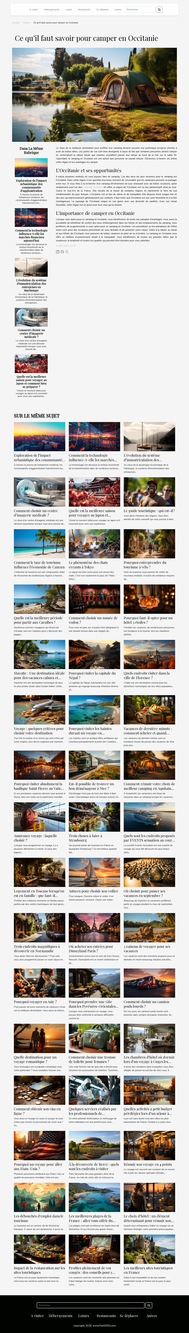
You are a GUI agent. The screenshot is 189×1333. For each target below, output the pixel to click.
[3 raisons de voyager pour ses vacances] (149, 927)
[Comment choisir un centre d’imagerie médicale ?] (31, 317)
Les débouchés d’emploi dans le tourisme (38, 1218)
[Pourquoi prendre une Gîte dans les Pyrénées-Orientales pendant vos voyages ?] (94, 983)
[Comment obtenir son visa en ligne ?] (39, 1090)
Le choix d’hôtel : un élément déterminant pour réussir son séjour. (147, 1220)
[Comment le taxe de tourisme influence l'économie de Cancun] (39, 543)
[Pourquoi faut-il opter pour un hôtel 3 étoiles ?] (149, 599)
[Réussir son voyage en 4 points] (149, 1145)
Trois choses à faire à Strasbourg (85, 837)
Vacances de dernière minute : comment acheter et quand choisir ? (148, 733)
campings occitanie (92, 187)
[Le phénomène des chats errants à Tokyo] (94, 543)
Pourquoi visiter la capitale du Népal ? (92, 675)
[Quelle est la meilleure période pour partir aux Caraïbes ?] (39, 599)
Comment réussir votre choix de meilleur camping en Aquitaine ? (149, 788)
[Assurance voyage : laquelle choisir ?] (39, 816)
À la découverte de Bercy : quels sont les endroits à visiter (94, 1166)
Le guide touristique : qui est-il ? (149, 510)
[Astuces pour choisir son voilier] (94, 872)
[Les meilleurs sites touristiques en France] (149, 1249)
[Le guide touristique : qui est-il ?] (149, 491)
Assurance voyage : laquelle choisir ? (35, 837)
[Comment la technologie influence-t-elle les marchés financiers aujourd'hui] (31, 217)
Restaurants (84, 9)
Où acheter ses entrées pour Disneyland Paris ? (91, 948)
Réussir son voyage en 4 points (148, 1164)
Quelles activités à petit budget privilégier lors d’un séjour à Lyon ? (148, 1113)
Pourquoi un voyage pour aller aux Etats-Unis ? (38, 1166)
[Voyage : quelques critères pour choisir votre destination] (39, 709)
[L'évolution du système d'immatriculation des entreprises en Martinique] (31, 267)
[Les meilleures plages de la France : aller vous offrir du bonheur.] (94, 1197)
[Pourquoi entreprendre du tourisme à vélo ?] (149, 543)
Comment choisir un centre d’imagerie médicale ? (31, 333)
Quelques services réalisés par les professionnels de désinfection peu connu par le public (92, 1115)
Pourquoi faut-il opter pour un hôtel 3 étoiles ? (148, 620)
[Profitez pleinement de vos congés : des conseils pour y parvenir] (94, 1249)
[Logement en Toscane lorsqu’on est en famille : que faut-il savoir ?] (39, 872)
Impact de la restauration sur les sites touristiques (39, 1270)
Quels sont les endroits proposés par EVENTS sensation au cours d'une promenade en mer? (149, 840)
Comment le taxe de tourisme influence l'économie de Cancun (39, 564)
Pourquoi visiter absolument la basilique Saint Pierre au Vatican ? (39, 788)
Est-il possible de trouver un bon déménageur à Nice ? (91, 786)
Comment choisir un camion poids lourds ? (146, 1003)
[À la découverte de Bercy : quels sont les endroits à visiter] (94, 1145)
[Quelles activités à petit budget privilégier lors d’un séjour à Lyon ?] (149, 1090)
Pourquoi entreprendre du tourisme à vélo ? (145, 564)
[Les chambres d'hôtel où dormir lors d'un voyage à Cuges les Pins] (149, 1038)
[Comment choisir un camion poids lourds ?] (149, 983)
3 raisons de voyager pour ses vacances (147, 948)
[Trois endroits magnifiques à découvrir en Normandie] (39, 927)
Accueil (15, 22)
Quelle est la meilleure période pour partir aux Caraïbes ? (38, 620)
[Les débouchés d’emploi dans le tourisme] (39, 1197)
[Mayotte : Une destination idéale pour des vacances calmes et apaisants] (39, 654)
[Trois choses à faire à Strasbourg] (94, 816)
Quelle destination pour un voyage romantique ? (35, 1059)
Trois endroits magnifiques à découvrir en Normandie (37, 948)
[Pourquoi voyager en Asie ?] (39, 983)
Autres (118, 9)
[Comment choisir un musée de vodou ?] (94, 599)
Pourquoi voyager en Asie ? (35, 1001)
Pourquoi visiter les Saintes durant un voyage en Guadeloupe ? (90, 733)
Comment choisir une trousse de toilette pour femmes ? (92, 1059)
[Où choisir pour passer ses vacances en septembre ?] (149, 872)
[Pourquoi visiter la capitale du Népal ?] (94, 654)
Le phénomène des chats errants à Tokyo (88, 564)
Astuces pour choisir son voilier (93, 891)
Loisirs (68, 9)
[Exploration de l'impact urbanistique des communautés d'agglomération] (31, 167)
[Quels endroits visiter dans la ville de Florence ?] (149, 654)
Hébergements (52, 9)
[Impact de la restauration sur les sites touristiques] (39, 1249)
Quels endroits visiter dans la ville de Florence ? (147, 675)
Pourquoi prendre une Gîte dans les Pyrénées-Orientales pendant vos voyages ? (92, 1006)
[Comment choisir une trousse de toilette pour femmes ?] (94, 1038)
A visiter (33, 9)
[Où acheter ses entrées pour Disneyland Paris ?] (94, 927)
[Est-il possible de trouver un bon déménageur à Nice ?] (94, 765)
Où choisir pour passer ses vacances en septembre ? (144, 893)
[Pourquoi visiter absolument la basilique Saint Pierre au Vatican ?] (39, 765)
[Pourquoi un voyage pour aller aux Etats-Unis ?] (39, 1145)
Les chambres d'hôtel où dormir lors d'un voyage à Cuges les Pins (149, 1061)
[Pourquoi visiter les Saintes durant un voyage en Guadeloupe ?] (94, 709)
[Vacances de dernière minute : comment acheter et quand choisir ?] (149, 709)
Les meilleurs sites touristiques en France (148, 1270)
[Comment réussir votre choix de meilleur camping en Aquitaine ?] (149, 765)
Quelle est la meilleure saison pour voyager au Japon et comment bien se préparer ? (31, 382)
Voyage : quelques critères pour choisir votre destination (39, 730)
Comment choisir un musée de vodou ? (93, 620)
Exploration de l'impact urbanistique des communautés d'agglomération (31, 186)
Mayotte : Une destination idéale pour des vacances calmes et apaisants (39, 677)
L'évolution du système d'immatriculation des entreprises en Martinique (31, 285)
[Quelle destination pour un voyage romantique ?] (39, 1038)
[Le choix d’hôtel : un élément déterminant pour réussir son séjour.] (149, 1197)
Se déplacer (102, 9)
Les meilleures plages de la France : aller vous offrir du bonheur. (91, 1220)
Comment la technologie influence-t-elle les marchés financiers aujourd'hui (31, 235)
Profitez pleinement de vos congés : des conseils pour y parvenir (90, 1272)
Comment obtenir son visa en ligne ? (37, 1111)
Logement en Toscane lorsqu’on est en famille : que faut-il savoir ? (39, 895)
